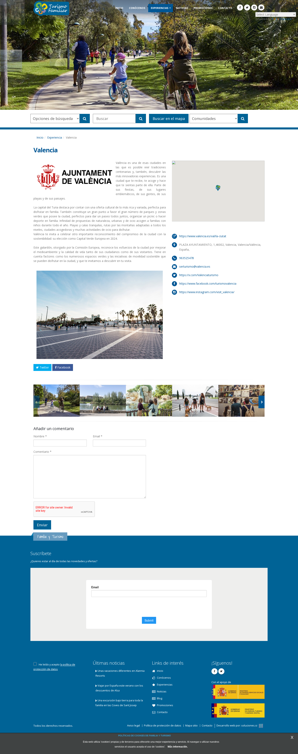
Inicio (39, 137)
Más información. (178, 746)
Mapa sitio (191, 725)
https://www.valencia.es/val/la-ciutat (202, 236)
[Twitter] (247, 7)
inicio (119, 8)
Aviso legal (133, 725)
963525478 (186, 258)
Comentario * (42, 452)
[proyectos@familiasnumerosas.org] (261, 7)
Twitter (44, 367)
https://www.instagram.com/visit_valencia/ (206, 292)
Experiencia (54, 137)
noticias (182, 8)
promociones (203, 8)
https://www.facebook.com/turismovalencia (207, 283)
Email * (97, 436)
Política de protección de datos (162, 725)
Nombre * (40, 436)
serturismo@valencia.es (194, 266)
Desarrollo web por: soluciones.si (237, 725)
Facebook (63, 367)
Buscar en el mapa (169, 118)
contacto (225, 8)
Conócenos (137, 8)
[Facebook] (240, 7)
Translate (285, 19)
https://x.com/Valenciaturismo (198, 275)
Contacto (207, 725)
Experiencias (159, 8)
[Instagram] (254, 7)
